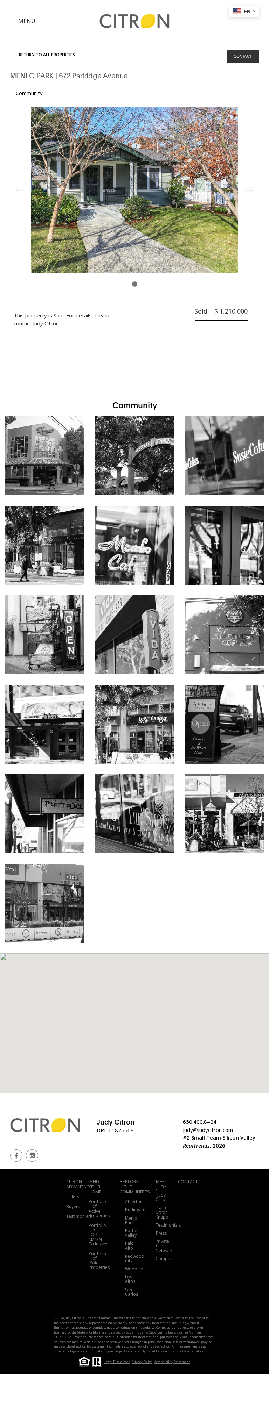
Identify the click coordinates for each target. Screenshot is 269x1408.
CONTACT (243, 56)
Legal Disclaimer (117, 1361)
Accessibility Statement (172, 1361)
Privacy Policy (142, 1361)
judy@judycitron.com (208, 1129)
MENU (26, 21)
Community (29, 92)
